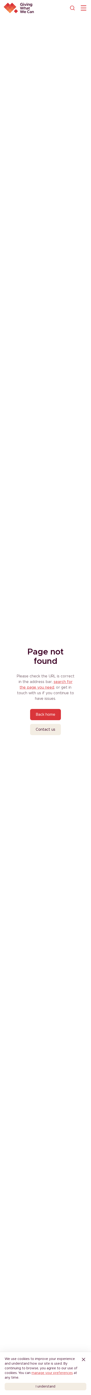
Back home (45, 714)
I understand (45, 1386)
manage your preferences (52, 1373)
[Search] (72, 8)
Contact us (45, 729)
